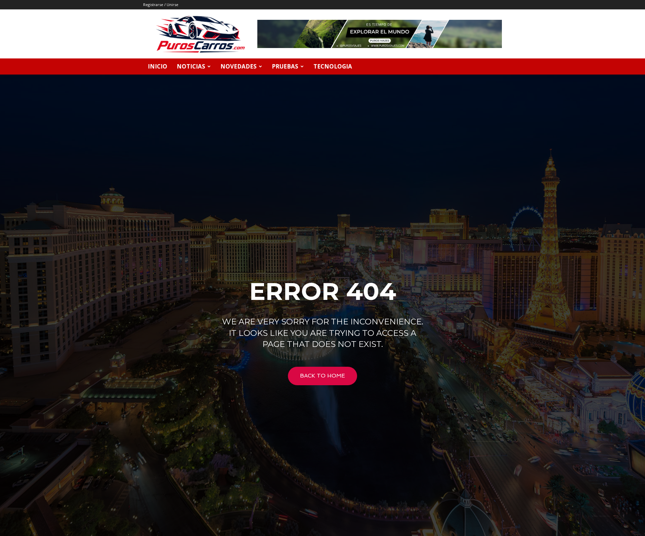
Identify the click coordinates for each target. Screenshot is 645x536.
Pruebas (285, 66)
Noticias (191, 66)
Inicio (157, 66)
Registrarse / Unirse (160, 4)
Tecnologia (332, 66)
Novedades (238, 66)
